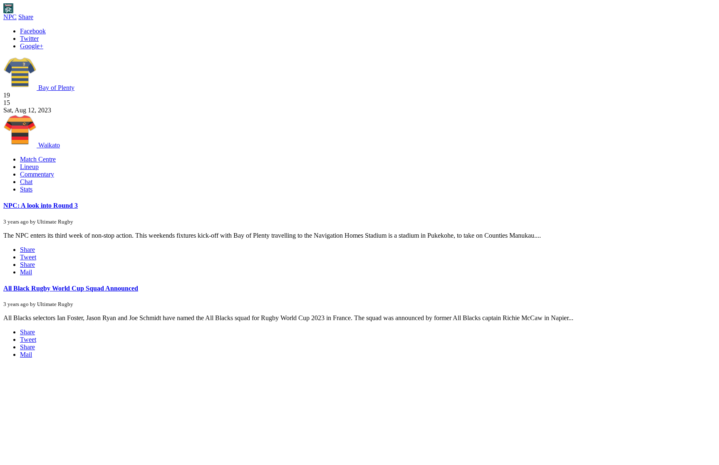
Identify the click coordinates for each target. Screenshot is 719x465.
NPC (10, 16)
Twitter (29, 38)
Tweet (28, 257)
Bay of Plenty (55, 87)
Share (25, 16)
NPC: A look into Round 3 (40, 205)
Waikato (48, 145)
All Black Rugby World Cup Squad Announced (70, 288)
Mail (26, 272)
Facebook (33, 31)
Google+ (31, 46)
